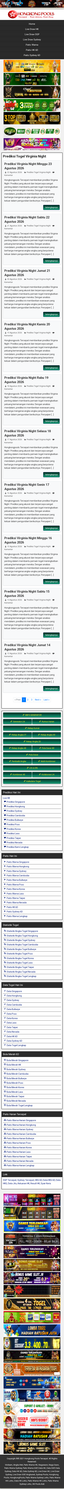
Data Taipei (12, 1027)
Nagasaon (43, 1465)
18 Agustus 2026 (14, 386)
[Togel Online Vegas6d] (32, 1252)
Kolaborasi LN (47, 774)
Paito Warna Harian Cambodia (21, 1134)
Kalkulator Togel (33, 781)
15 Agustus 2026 (14, 546)
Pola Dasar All (47, 748)
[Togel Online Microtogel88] (32, 1200)
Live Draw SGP (32, 34)
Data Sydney (12, 1000)
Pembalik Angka (18, 761)
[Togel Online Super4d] (32, 92)
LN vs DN (33, 768)
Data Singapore (14, 991)
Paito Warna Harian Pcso (18, 1143)
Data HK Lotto (20, 1481)
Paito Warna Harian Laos (18, 1152)
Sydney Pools (42, 1474)
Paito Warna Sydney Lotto (37, 1477)
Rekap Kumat (33, 728)
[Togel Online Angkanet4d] (32, 1409)
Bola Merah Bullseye (16, 1078)
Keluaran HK (24, 1183)
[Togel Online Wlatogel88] (32, 1291)
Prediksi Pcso (13, 824)
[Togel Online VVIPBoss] (32, 66)
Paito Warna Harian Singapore (21, 1120)
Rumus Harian (47, 721)
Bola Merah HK (13, 1065)
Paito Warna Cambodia (17, 875)
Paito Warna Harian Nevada (19, 1161)
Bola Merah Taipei (15, 1096)
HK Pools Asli (38, 1484)
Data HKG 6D (49, 1180)
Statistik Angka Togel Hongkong (22, 936)
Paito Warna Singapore (17, 862)
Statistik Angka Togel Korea (20, 958)
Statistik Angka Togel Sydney (20, 940)
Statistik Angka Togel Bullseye (21, 949)
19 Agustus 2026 (14, 333)
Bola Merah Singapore (17, 1060)
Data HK (42, 1468)
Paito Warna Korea (15, 889)
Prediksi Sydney (14, 811)
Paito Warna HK (31, 1465)
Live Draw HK (32, 29)
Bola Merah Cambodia (17, 1074)
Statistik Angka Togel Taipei (20, 967)
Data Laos (11, 1023)
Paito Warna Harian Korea (19, 1147)
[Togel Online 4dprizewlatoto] (32, 1304)
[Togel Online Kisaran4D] (32, 105)
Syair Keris (46, 1183)
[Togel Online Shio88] (32, 1435)
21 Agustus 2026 (14, 226)
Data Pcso (11, 1014)
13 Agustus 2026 (14, 653)
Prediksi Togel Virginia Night (24, 156)
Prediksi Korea (13, 829)
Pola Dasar (33, 755)
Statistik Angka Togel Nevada (20, 972)
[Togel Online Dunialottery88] (32, 1369)
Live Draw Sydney (32, 39)
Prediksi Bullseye (14, 820)
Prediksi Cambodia (15, 815)
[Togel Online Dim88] (32, 79)
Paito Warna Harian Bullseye (20, 1138)
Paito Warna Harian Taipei (19, 1156)
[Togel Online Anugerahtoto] (32, 1382)
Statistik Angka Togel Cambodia (22, 944)
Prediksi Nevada (14, 842)
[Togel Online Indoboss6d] (32, 1213)
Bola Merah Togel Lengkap (19, 1105)
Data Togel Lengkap (16, 1045)
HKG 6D (38, 1180)
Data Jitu (12, 1183)
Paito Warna (32, 44)
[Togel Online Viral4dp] (32, 144)
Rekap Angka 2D (33, 741)
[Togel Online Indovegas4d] (32, 1448)
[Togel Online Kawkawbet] (32, 1239)
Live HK (6, 798)
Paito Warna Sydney (16, 871)
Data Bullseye (13, 1009)
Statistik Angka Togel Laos (19, 963)
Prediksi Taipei (13, 838)
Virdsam (8, 1465)
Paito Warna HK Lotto (37, 1481)
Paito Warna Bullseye (16, 880)
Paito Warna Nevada (16, 902)
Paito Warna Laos (15, 893)
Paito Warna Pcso (15, 884)
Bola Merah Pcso (14, 1083)
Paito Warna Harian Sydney (19, 1129)
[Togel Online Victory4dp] (32, 1226)
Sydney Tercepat (25, 1180)
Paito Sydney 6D (32, 55)
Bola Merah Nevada (16, 1101)
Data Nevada (12, 1032)
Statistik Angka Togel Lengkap (21, 976)
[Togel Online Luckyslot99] (32, 1343)
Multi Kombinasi (47, 761)
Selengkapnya (51, 207)
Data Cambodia (14, 1005)
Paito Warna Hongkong (17, 866)
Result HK (35, 1183)
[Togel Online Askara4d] (32, 1265)
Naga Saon (54, 1465)
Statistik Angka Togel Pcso (19, 953)
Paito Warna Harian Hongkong (21, 1125)
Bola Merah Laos (14, 1092)
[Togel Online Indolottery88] (32, 1395)
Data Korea (12, 1018)
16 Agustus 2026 (14, 493)
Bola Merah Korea (15, 1087)
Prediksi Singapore (15, 802)
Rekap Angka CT (18, 735)
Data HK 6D (12, 1036)
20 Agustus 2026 (14, 279)
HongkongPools (17, 1477)
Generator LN (19, 721)
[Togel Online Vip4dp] (32, 1356)
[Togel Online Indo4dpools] (32, 1330)
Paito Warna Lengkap (16, 916)
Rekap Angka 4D (18, 748)
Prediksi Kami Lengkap (17, 847)
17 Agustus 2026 (14, 439)
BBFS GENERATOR (33, 715)
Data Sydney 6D (14, 1041)
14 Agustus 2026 (14, 600)
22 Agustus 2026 (14, 172)
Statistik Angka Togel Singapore (22, 931)
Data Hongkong (14, 996)
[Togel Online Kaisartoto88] (32, 1317)
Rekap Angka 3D (47, 735)
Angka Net (18, 1465)
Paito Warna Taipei (15, 898)
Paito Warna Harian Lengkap (20, 1165)
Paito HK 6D (32, 50)
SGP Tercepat (9, 1180)
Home (32, 24)
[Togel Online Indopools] (32, 1422)
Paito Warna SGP (30, 1468)
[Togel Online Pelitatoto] (32, 131)
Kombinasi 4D (18, 774)
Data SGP (51, 1468)
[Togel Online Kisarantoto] (32, 118)
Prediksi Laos (13, 833)
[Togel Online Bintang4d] (32, 1278)
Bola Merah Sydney (16, 1069)
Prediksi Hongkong (15, 806)
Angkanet (30, 1474)
